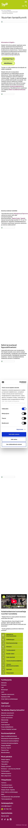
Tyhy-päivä (4, 764)
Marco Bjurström (6, 776)
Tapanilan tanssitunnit (7, 694)
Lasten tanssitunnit (7, 717)
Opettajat (9, 669)
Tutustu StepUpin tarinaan (8, 729)
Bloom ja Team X (6, 748)
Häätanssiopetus (6, 773)
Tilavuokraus (5, 762)
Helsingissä (17, 213)
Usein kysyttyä (10, 657)
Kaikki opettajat (5, 706)
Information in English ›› (8, 42)
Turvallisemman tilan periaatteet (10, 796)
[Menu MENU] (26, 1)
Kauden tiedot (10, 653)
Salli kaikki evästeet (14, 434)
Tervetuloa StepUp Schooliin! (12, 710)
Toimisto (3, 782)
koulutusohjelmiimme (16, 86)
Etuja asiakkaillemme (7, 727)
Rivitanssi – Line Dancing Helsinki (10, 769)
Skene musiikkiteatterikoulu (9, 736)
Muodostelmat (5, 752)
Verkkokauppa (10, 639)
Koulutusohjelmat (8, 733)
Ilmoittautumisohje (11, 643)
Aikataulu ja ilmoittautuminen (11, 635)
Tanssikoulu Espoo (6, 785)
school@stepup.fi (6, 806)
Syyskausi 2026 (5, 696)
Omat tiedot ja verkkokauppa (9, 699)
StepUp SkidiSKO (6, 745)
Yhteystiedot (10, 673)
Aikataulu (4, 683)
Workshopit (4, 689)
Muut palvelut (6, 757)
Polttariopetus (5, 771)
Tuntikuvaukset (10, 650)
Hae (23, 6)
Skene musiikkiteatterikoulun (17, 89)
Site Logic (24, 825)
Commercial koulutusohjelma (9, 743)
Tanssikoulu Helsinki (7, 787)
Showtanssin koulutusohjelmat (10, 738)
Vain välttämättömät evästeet (14, 444)
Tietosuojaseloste (6, 799)
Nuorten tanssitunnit (7, 715)
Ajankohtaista (6, 813)
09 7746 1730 (7, 809)
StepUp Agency (5, 759)
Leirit (2, 692)
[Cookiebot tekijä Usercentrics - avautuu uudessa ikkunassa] (19, 382)
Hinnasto (9, 646)
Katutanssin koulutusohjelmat (10, 741)
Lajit (2, 687)
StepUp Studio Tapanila (18, 218)
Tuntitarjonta (6, 680)
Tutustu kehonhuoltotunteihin (12, 665)
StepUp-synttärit (6, 766)
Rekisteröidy (4, 720)
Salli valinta (14, 439)
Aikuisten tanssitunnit (7, 713)
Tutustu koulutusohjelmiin (13, 661)
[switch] (24, 413)
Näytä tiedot (20, 429)
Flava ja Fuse (5, 750)
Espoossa (25, 213)
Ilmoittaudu (4, 722)
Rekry (2, 794)
